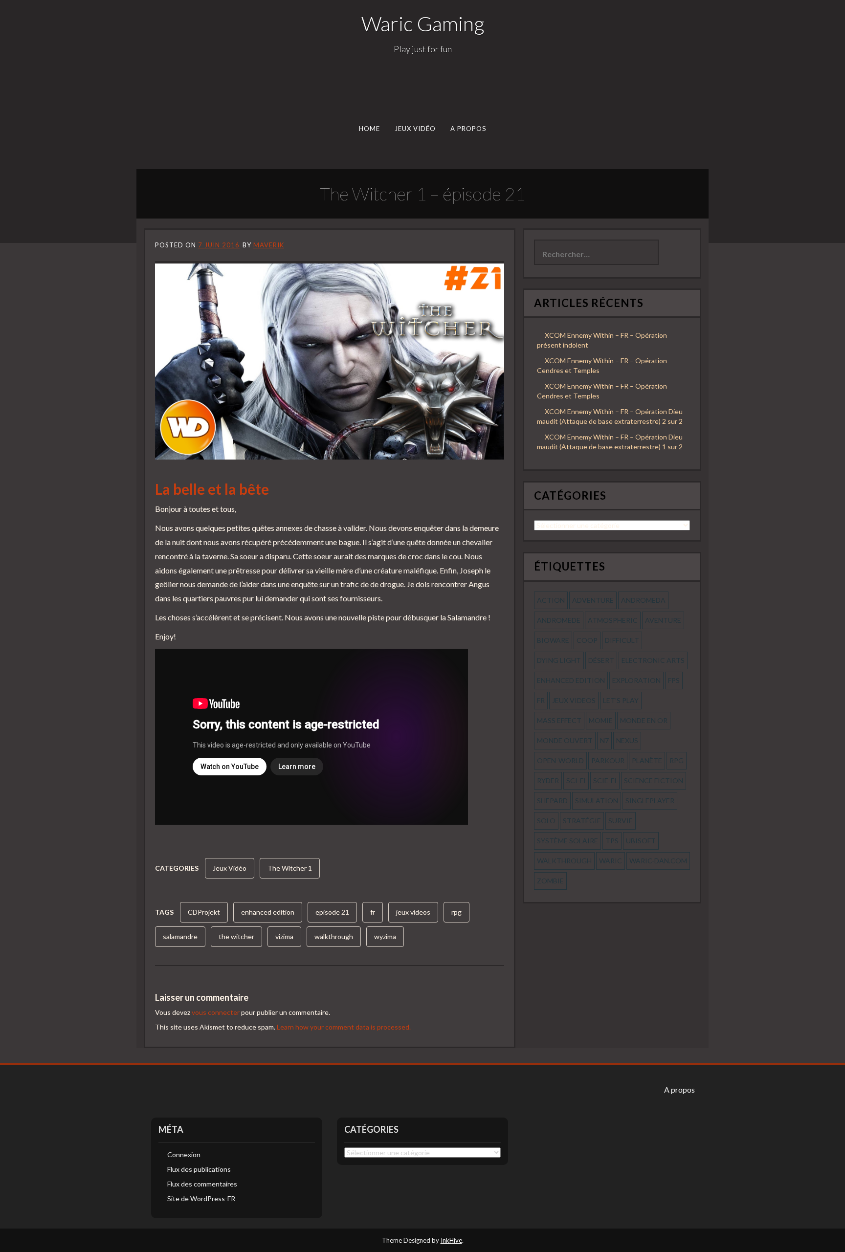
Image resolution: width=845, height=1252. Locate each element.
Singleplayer (649, 800)
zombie (550, 881)
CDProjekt (204, 912)
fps (674, 680)
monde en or (643, 720)
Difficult (622, 640)
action (551, 600)
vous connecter (216, 1012)
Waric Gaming (422, 23)
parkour (607, 760)
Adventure (593, 600)
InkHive (451, 1240)
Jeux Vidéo (415, 128)
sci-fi (576, 780)
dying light (559, 660)
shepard (552, 800)
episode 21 (332, 912)
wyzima (385, 936)
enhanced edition (267, 912)
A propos (468, 128)
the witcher (236, 936)
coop (587, 640)
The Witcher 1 (289, 868)
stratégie (582, 820)
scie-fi (605, 780)
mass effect (559, 720)
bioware (553, 640)
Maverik (268, 245)
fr (372, 912)
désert (601, 660)
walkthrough (333, 936)
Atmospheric (613, 620)
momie (601, 720)
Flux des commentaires (202, 1184)
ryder (548, 780)
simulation (596, 800)
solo (546, 820)
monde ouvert (565, 740)
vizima (284, 936)
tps (612, 840)
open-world (560, 760)
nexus (627, 740)
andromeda (643, 600)
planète (647, 760)
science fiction (653, 780)
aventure (663, 620)
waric (610, 861)
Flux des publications (199, 1169)
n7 (604, 740)
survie (620, 820)
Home (369, 128)
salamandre (180, 936)
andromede (558, 620)
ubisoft (641, 840)
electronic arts (653, 660)
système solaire (567, 840)
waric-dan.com (658, 861)
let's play (621, 700)
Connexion (183, 1154)
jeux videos (413, 912)
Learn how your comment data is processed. (344, 1027)
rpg (456, 912)
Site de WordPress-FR (201, 1198)
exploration (636, 680)
